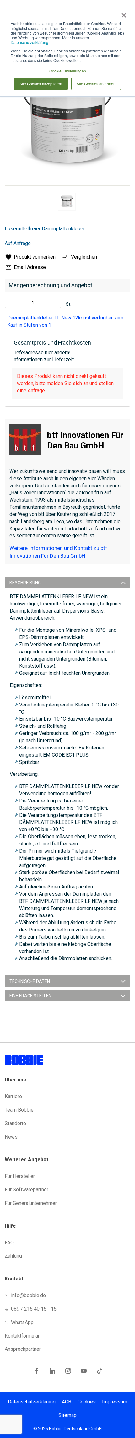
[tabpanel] (66, 203)
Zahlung (13, 1256)
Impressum (114, 1402)
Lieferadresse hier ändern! (41, 353)
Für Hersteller (20, 1176)
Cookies (87, 1402)
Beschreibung (25, 582)
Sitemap (67, 1415)
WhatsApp (22, 1322)
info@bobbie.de (28, 1295)
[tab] (67, 582)
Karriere (13, 1096)
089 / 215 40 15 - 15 (34, 1309)
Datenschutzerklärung (29, 42)
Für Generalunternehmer (31, 1203)
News (11, 1137)
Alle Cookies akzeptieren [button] (40, 83)
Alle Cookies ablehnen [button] (96, 83)
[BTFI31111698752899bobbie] (67, 202)
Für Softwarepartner (26, 1190)
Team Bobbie (19, 1110)
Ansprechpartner (23, 1349)
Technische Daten (29, 981)
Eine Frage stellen (30, 995)
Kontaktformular (22, 1336)
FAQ (9, 1243)
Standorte (15, 1123)
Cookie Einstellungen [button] (67, 70)
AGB (66, 1402)
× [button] (122, 13)
